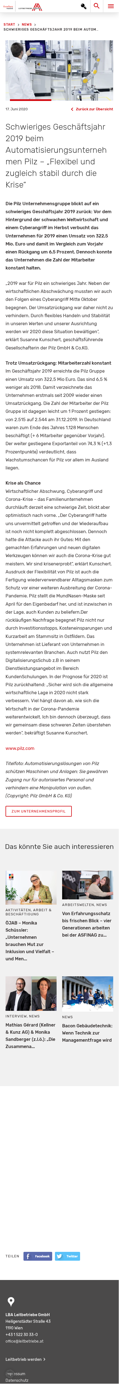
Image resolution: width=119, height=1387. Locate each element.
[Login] (83, 6)
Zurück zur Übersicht (94, 109)
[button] (10, 1374)
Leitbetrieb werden (24, 1359)
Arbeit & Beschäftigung (29, 912)
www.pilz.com (20, 748)
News (101, 905)
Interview (16, 1016)
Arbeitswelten (78, 905)
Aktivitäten (18, 910)
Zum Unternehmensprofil (39, 811)
